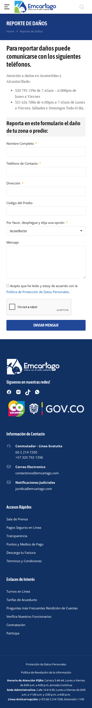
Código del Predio (19, 203)
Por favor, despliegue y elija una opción (35, 222)
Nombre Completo (20, 143)
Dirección (13, 183)
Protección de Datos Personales (46, 664)
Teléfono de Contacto (22, 163)
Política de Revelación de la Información (46, 672)
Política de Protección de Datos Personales (37, 292)
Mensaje (12, 242)
